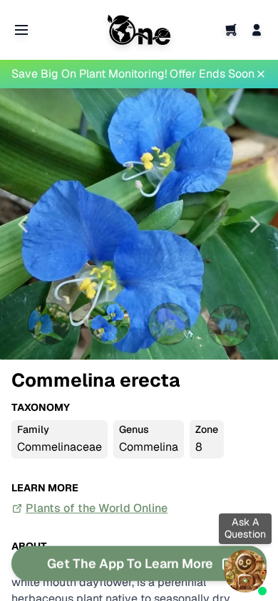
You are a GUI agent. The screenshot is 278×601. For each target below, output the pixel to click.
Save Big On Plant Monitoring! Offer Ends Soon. (133, 73)
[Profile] (257, 30)
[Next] (255, 224)
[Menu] (21, 30)
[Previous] (23, 224)
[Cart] (231, 30)
